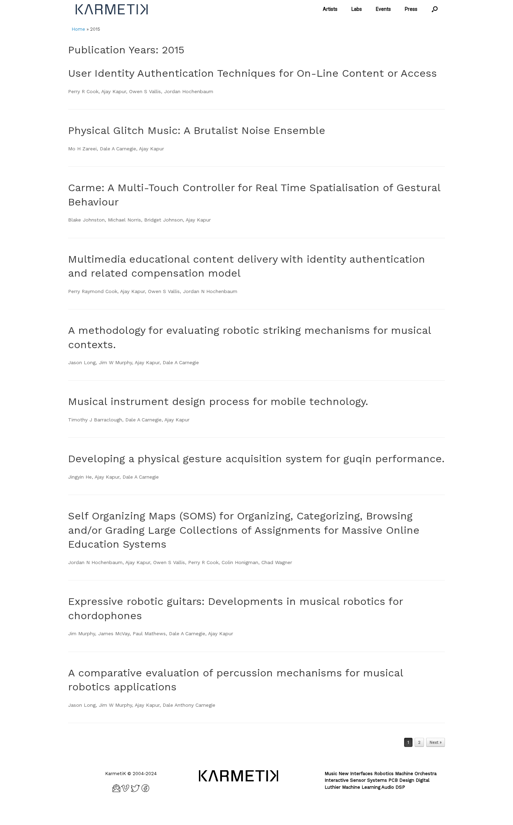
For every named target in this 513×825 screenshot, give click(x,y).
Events (383, 9)
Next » (435, 742)
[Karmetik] (111, 9)
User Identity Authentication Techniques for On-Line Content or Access (252, 73)
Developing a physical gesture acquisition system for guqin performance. (256, 458)
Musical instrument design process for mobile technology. (218, 401)
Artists (330, 9)
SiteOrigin (267, 811)
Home (78, 29)
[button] (434, 9)
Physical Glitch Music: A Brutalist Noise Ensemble (196, 130)
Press (411, 9)
